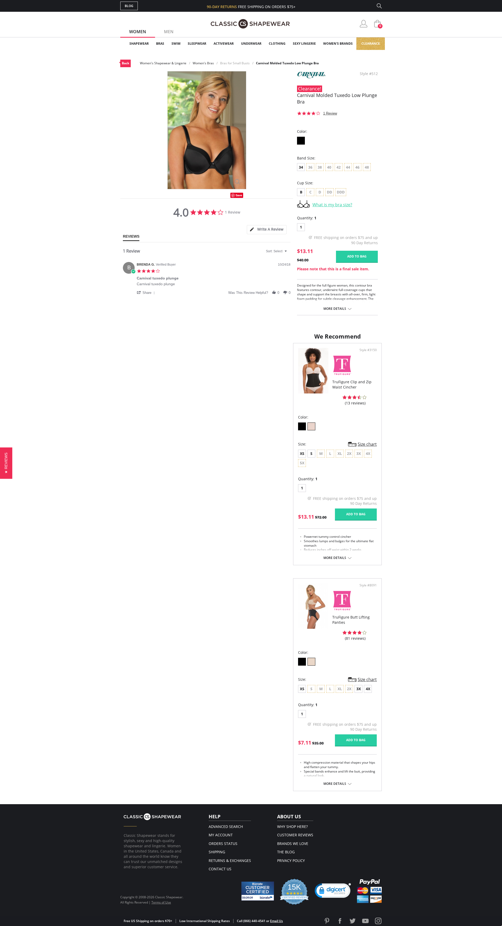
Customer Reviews (295, 834)
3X (358, 688)
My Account (221, 834)
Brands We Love (292, 843)
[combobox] (277, 251)
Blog (129, 6)
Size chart (367, 444)
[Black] (301, 141)
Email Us (276, 921)
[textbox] (289, 253)
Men (169, 32)
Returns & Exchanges (230, 860)
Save (239, 195)
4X (368, 688)
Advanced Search (226, 826)
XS (302, 453)
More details (334, 309)
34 (301, 167)
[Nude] (311, 426)
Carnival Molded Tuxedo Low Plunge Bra (287, 63)
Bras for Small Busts (235, 63)
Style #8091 (368, 585)
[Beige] (311, 662)
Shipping (217, 851)
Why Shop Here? (292, 826)
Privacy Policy (291, 860)
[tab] (267, 229)
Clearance (370, 43)
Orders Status (223, 843)
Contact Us (220, 868)
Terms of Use (161, 902)
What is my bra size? (332, 205)
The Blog (286, 851)
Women (137, 32)
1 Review (330, 113)
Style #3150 (368, 350)
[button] (147, 292)
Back (125, 63)
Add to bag (357, 256)
